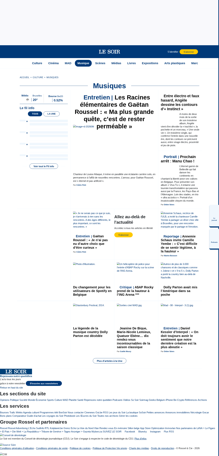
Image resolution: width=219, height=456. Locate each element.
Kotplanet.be (56, 428)
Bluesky (142, 431)
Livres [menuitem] (131, 63)
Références (191, 400)
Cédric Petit (81, 185)
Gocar (205, 412)
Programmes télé (49, 412)
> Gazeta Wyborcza (91, 431)
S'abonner (189, 52)
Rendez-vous (106, 428)
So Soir (135, 400)
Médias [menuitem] (116, 63)
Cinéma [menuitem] (53, 63)
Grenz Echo (69, 428)
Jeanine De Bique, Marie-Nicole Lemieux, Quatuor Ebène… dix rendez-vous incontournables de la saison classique (134, 338)
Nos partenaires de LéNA (189, 428)
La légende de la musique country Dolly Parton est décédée (90, 332)
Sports (50, 400)
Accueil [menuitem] (24, 77)
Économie (41, 400)
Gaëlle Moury (125, 351)
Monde (31, 400)
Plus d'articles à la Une (109, 361)
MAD (65, 400)
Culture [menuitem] (37, 63)
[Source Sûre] (8, 445)
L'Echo (31, 428)
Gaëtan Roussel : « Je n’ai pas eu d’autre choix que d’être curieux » (90, 241)
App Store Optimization (152, 428)
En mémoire (120, 428)
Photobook (69, 415)
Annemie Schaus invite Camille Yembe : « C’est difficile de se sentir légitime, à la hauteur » (179, 244)
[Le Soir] (109, 51)
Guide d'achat (34, 415)
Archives (202, 400)
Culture (58, 400)
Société (23, 400)
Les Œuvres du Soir (86, 415)
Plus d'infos (141, 438)
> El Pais (4, 431)
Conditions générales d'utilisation (17, 448)
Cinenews (89, 412)
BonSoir (63, 412)
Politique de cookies (80, 448)
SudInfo (40, 428)
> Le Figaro (209, 428)
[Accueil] (25, 63)
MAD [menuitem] (68, 63)
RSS (105, 412)
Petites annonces (156, 412)
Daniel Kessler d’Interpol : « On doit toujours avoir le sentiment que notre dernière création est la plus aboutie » (179, 338)
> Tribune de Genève (50, 431)
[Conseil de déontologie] (13, 435)
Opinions (4, 400)
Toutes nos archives (107, 415)
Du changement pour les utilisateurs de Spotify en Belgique (92, 291)
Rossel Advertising (18, 428)
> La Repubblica (30, 431)
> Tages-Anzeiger (71, 431)
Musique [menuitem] (83, 63)
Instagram (155, 431)
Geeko (152, 400)
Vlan (96, 428)
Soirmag (143, 400)
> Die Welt (15, 431)
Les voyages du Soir (52, 415)
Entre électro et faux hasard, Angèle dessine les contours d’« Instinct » (180, 102)
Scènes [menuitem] (100, 63)
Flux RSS (168, 431)
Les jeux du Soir (117, 412)
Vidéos (126, 400)
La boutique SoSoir (136, 412)
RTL (47, 428)
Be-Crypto (178, 400)
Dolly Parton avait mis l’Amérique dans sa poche (179, 291)
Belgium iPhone (164, 400)
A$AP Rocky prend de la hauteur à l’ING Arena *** (135, 291)
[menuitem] (214, 215)
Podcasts (117, 400)
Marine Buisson (170, 256)
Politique (14, 400)
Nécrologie (196, 412)
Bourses (4, 412)
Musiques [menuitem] (52, 77)
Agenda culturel (31, 412)
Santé (80, 400)
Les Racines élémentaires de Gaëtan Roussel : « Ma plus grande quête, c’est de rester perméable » (114, 112)
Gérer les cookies (128, 415)
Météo (19, 412)
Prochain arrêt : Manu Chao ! (178, 159)
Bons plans (6, 415)
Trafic (12, 412)
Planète (73, 400)
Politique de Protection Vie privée (110, 448)
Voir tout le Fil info (44, 166)
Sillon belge (133, 428)
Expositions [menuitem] (150, 63)
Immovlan (170, 428)
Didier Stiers (169, 205)
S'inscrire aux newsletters (44, 383)
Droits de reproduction (162, 448)
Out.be (98, 412)
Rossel (3, 428)
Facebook (129, 431)
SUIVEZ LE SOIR (112, 431)
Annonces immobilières (177, 412)
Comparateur (19, 415)
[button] (25, 51)
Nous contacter (76, 412)
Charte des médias (139, 448)
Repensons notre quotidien (98, 400)
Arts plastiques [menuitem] (174, 63)
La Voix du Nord (85, 428)
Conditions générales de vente (52, 448)
